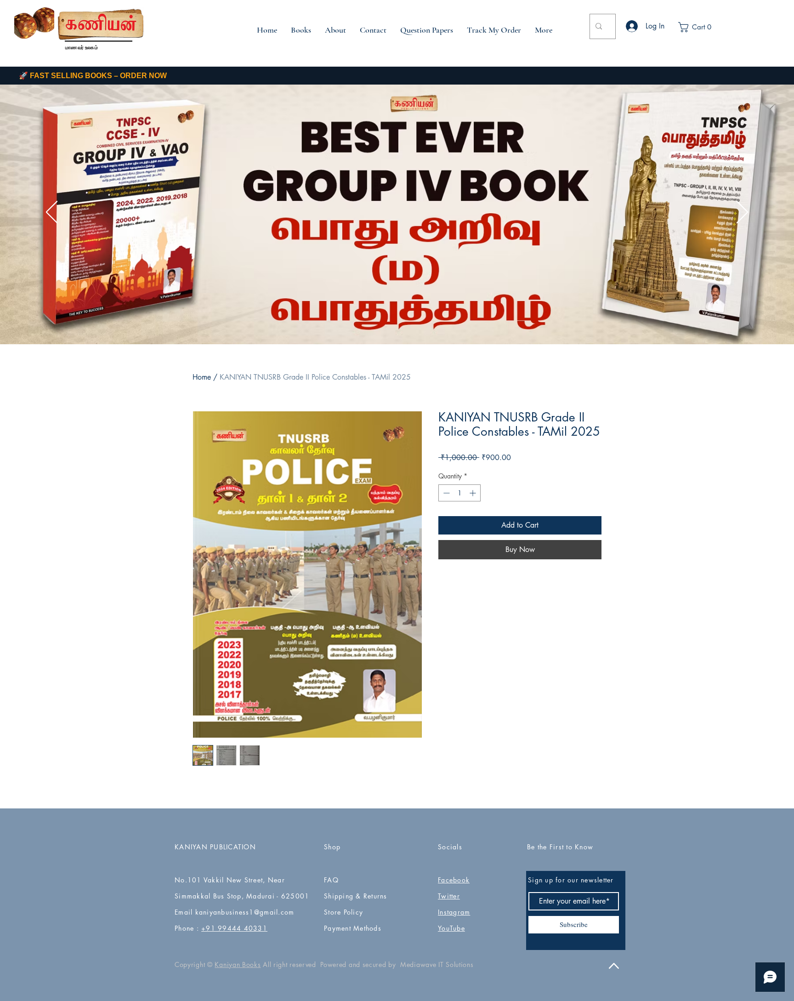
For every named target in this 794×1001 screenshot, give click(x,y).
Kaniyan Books (238, 964)
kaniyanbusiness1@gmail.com (245, 912)
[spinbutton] (459, 493)
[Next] (742, 213)
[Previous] (51, 213)
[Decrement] (445, 493)
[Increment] (473, 493)
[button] (701, 27)
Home (202, 377)
